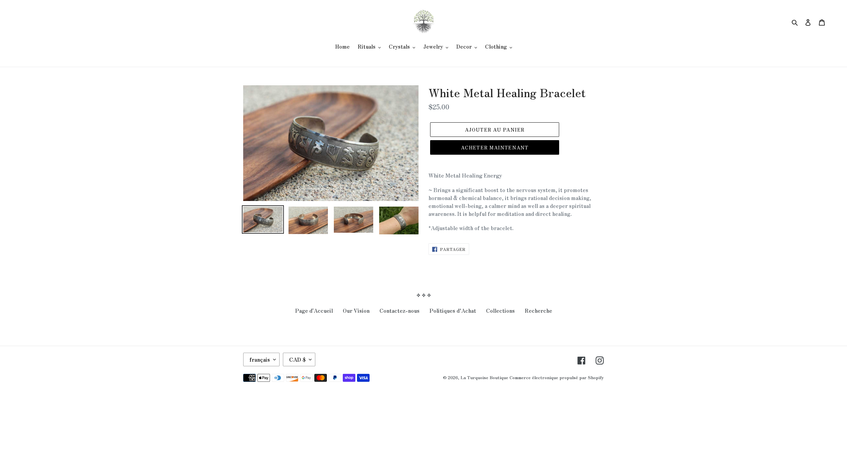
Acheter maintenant (494, 147)
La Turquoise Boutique (484, 377)
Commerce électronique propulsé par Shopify (557, 377)
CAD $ (297, 359)
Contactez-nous (399, 310)
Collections (500, 310)
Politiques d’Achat (452, 310)
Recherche (538, 310)
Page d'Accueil (314, 310)
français (259, 359)
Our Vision (356, 310)
